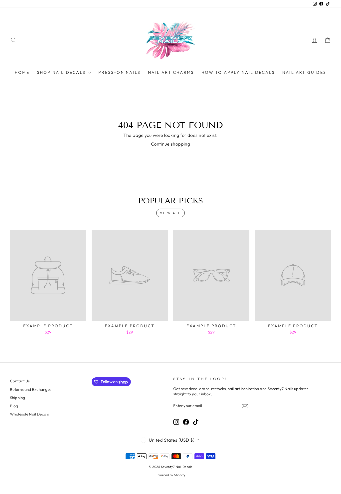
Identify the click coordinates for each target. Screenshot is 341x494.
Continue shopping (170, 144)
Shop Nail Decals (62, 72)
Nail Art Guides (304, 72)
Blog (14, 406)
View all (170, 213)
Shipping (17, 397)
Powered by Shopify (170, 475)
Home (22, 72)
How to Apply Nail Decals (238, 72)
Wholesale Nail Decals (29, 414)
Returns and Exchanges (30, 389)
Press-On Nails (119, 72)
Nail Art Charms (171, 72)
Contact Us (20, 381)
